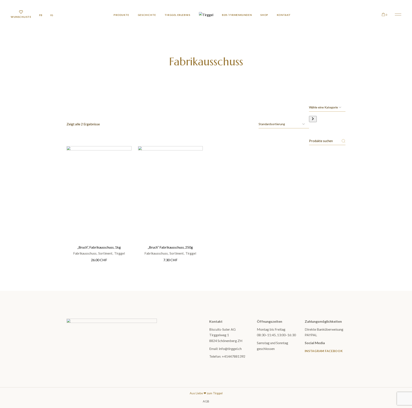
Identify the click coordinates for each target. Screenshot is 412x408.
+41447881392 (233, 356)
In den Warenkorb (99, 188)
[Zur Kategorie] (313, 119)
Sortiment (105, 253)
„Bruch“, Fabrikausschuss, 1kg (99, 247)
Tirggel (119, 253)
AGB (206, 401)
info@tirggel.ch (230, 348)
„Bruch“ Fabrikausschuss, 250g (170, 247)
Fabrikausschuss (85, 253)
